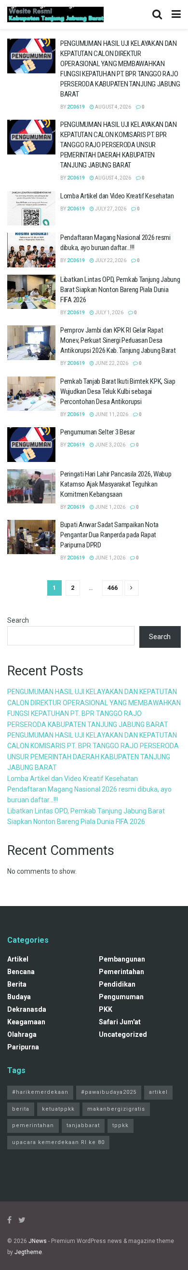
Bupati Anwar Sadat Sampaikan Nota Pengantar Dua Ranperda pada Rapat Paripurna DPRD (109, 534)
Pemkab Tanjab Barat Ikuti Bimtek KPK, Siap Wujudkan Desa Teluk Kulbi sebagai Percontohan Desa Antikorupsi (117, 391)
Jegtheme (28, 1252)
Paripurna (23, 1047)
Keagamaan (26, 1022)
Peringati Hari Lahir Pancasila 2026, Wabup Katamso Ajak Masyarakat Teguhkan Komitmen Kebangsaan (115, 484)
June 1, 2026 (109, 507)
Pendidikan (117, 984)
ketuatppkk (58, 1109)
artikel (17, 959)
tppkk (120, 1125)
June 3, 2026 (109, 444)
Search (18, 620)
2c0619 (76, 107)
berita (17, 984)
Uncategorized (123, 1034)
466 (112, 587)
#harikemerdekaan (40, 1092)
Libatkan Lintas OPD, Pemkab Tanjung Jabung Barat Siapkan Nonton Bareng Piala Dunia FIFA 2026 (120, 289)
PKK (105, 1009)
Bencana (21, 972)
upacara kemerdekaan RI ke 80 (58, 1142)
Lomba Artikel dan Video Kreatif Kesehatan (117, 196)
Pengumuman (121, 997)
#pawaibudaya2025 (108, 1092)
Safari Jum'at (120, 1022)
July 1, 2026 (108, 312)
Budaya (19, 997)
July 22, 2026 (110, 260)
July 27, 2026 (110, 208)
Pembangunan (122, 959)
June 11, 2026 (111, 414)
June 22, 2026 (111, 363)
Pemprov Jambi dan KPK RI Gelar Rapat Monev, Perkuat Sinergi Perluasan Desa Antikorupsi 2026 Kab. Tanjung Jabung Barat (117, 340)
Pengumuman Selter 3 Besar (97, 432)
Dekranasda (26, 1009)
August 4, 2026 (112, 107)
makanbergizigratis (116, 1109)
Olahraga (22, 1034)
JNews (37, 1241)
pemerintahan (121, 972)
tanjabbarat (83, 1125)
